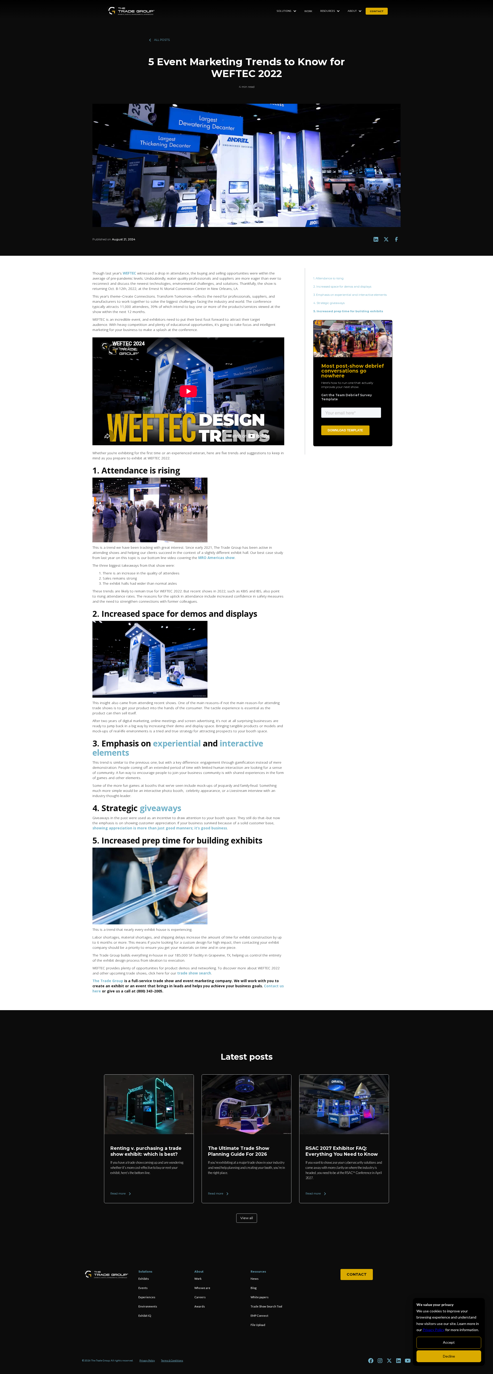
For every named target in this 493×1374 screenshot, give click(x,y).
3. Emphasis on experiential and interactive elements (350, 295)
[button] (286, 11)
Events (143, 1288)
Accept (449, 1342)
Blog (254, 1288)
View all (246, 1218)
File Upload (258, 1324)
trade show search (194, 973)
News (255, 1278)
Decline (449, 1356)
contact (377, 11)
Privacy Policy (433, 1330)
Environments (147, 1306)
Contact (357, 1274)
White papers (260, 1297)
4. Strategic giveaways (329, 303)
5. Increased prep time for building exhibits (348, 311)
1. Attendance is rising (328, 278)
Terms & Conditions (172, 1360)
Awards (199, 1306)
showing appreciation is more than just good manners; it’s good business (159, 828)
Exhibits (143, 1278)
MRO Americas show (216, 557)
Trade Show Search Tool (266, 1306)
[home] (131, 11)
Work (308, 11)
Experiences (146, 1297)
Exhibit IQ (144, 1315)
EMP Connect (259, 1315)
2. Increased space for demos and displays (342, 286)
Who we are (202, 1288)
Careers (200, 1297)
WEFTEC (130, 273)
